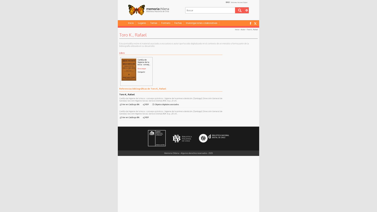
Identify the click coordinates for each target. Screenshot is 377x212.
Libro (122, 53)
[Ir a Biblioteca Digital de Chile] (214, 139)
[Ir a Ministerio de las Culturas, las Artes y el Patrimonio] (156, 138)
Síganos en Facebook (250, 23)
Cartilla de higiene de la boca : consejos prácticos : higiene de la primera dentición (144, 62)
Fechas (178, 22)
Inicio (131, 22)
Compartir (141, 72)
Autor (243, 29)
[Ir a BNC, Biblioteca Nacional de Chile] (182, 139)
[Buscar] (240, 10)
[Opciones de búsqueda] (247, 10)
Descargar (142, 68)
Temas (153, 22)
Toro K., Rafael (252, 29)
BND (236, 2)
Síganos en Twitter (255, 23)
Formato (165, 22)
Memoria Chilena (148, 9)
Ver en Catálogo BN (130, 104)
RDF (147, 104)
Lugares (142, 22)
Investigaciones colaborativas (201, 22)
